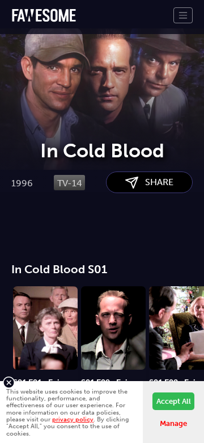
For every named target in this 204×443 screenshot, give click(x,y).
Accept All (173, 401)
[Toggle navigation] (183, 15)
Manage (173, 423)
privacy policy (73, 419)
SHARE (155, 182)
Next (195, 323)
